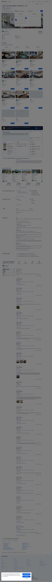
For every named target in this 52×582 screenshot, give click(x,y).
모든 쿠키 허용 (26, 574)
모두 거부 (26, 576)
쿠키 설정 (26, 578)
